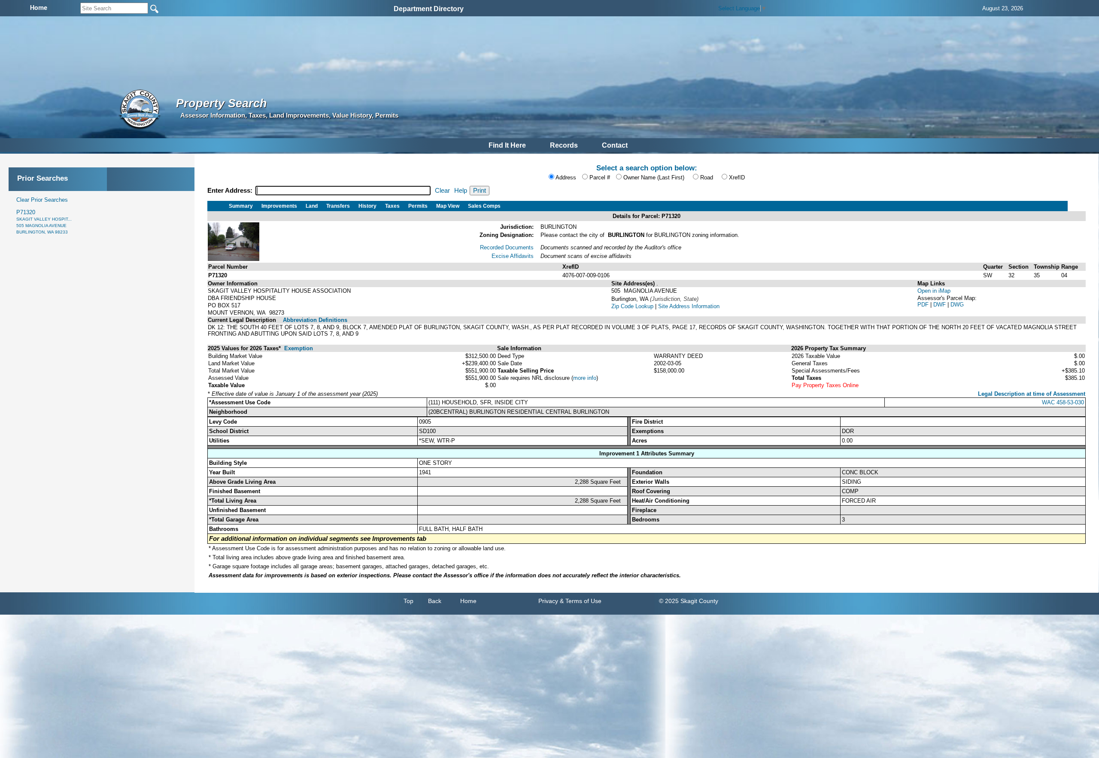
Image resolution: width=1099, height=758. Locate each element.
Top (408, 600)
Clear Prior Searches (42, 200)
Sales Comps (484, 206)
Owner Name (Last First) (653, 177)
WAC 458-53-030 (1063, 402)
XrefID (737, 177)
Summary (241, 206)
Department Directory (429, 8)
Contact (615, 145)
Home (468, 600)
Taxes (392, 206)
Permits (418, 206)
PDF (923, 304)
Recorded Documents (507, 247)
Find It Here (507, 145)
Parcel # (599, 177)
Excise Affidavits (513, 256)
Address (566, 177)
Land (312, 206)
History (367, 206)
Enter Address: (230, 190)
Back (434, 600)
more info (584, 378)
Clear (442, 190)
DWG (957, 304)
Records (564, 145)
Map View (447, 206)
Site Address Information (689, 306)
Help (460, 190)
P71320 (44, 221)
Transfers (338, 206)
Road (706, 177)
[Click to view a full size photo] (233, 259)
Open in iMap (933, 291)
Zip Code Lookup (632, 306)
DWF (940, 304)
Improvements (279, 206)
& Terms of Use (580, 600)
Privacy (548, 600)
